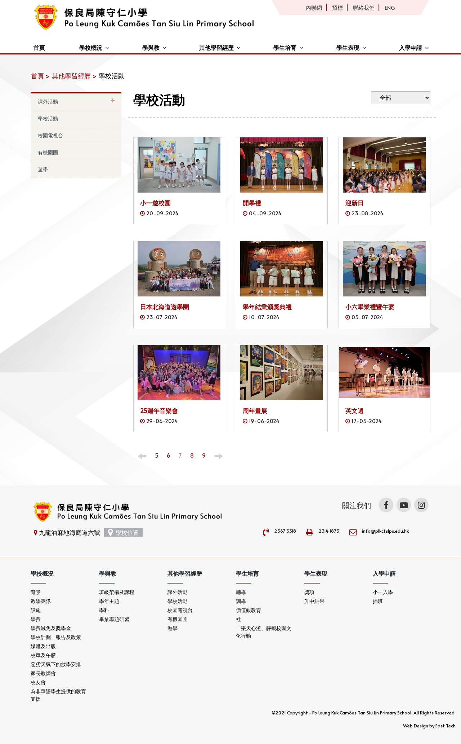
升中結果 (314, 601)
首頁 (39, 47)
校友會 (38, 682)
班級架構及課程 (116, 592)
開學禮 (252, 202)
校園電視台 (50, 135)
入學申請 (410, 47)
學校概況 (90, 47)
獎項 (309, 592)
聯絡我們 (364, 7)
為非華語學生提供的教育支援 (58, 695)
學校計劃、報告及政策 (56, 637)
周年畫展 (255, 410)
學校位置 (127, 532)
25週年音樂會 (159, 410)
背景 (36, 592)
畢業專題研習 (114, 619)
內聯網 (314, 7)
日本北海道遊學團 (164, 306)
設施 (36, 610)
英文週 (354, 410)
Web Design (415, 725)
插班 (378, 601)
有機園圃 (48, 152)
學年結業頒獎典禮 (267, 306)
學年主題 (109, 601)
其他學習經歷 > (74, 75)
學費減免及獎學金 (51, 628)
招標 (337, 7)
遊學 (43, 169)
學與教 (151, 47)
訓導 (241, 601)
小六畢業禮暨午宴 (369, 306)
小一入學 (383, 592)
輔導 (241, 592)
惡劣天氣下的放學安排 (56, 664)
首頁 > (40, 75)
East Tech (445, 725)
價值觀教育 (248, 610)
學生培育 (284, 47)
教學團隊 (41, 601)
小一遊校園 (155, 202)
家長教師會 (43, 673)
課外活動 (48, 101)
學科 (104, 610)
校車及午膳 (43, 655)
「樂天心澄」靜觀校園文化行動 (263, 632)
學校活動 (48, 118)
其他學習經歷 (216, 47)
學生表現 (347, 47)
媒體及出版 (43, 646)
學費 (36, 619)
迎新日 (354, 202)
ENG (390, 7)
